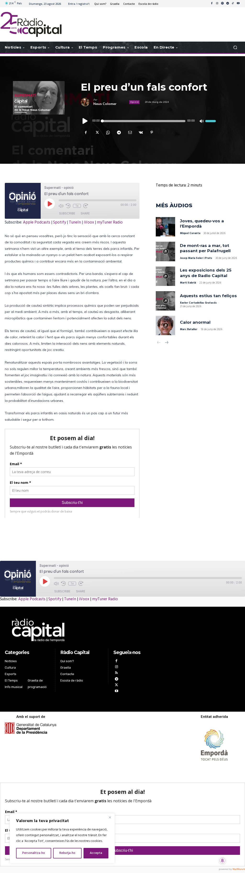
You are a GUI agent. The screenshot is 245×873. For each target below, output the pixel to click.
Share (85, 213)
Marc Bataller (188, 329)
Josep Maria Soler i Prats (196, 258)
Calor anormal (195, 322)
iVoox (89, 222)
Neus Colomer (105, 103)
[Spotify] (222, 3)
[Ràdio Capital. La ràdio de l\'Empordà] (30, 24)
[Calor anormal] (165, 325)
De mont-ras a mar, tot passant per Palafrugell (205, 248)
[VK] (140, 132)
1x (76, 205)
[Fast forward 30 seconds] (85, 205)
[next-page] (166, 343)
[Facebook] (211, 3)
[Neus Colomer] (87, 102)
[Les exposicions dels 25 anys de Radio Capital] (165, 276)
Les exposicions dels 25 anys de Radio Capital (205, 273)
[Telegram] (227, 3)
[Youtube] (238, 3)
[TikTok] (232, 3)
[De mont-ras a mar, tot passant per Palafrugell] (165, 251)
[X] (96, 132)
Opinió (134, 102)
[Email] (129, 132)
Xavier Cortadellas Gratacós (198, 303)
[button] (235, 47)
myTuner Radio (110, 222)
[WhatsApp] (107, 132)
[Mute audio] (61, 206)
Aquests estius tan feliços (208, 295)
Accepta (96, 853)
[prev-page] (159, 343)
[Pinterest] (151, 132)
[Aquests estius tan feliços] (165, 301)
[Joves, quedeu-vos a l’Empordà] (165, 226)
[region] (62, 838)
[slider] (210, 121)
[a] (82, 630)
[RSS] (116, 673)
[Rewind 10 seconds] (68, 205)
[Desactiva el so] (201, 121)
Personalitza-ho (33, 853)
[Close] (110, 817)
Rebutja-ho (67, 853)
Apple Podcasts (36, 222)
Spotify (59, 222)
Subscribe (67, 213)
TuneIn (75, 222)
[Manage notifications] (222, 860)
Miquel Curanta (190, 233)
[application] (148, 121)
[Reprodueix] (85, 121)
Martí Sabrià (188, 283)
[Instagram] (217, 3)
